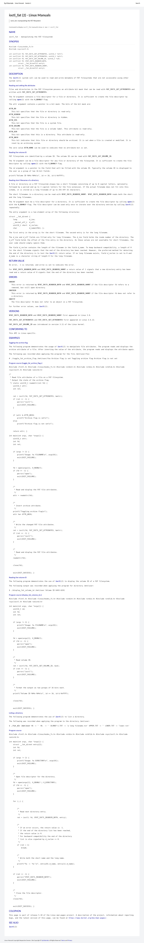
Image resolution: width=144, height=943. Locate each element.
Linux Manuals (19, 3)
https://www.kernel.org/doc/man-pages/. (88, 918)
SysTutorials (8, 3)
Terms (63, 940)
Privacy (70, 940)
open (19, 99)
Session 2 (28, 3)
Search (138, 3)
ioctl (15, 78)
